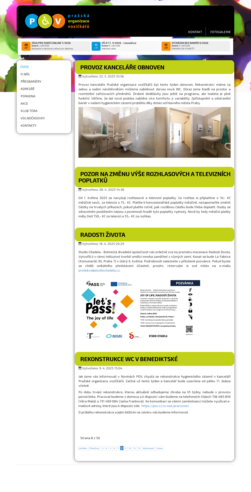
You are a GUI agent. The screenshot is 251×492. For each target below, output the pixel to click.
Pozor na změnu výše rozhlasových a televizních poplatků (154, 177)
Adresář (27, 89)
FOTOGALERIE (220, 32)
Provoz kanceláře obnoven (122, 67)
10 (130, 448)
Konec (160, 448)
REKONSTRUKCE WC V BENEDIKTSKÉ (129, 358)
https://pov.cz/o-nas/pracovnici (165, 406)
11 (135, 448)
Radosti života (102, 234)
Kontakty (28, 125)
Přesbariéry (31, 81)
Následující (148, 448)
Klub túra (29, 111)
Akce (24, 103)
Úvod (24, 67)
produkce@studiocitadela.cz (99, 270)
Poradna (28, 96)
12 (139, 448)
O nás (25, 74)
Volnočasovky (33, 118)
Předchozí (94, 448)
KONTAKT (195, 32)
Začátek (83, 448)
